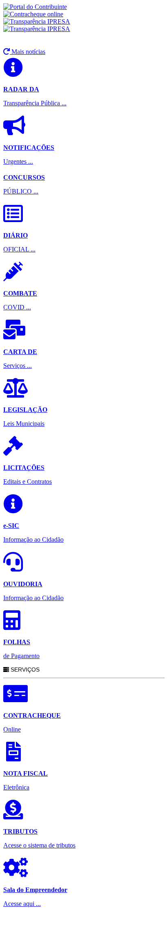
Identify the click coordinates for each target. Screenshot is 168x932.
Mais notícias (27, 51)
